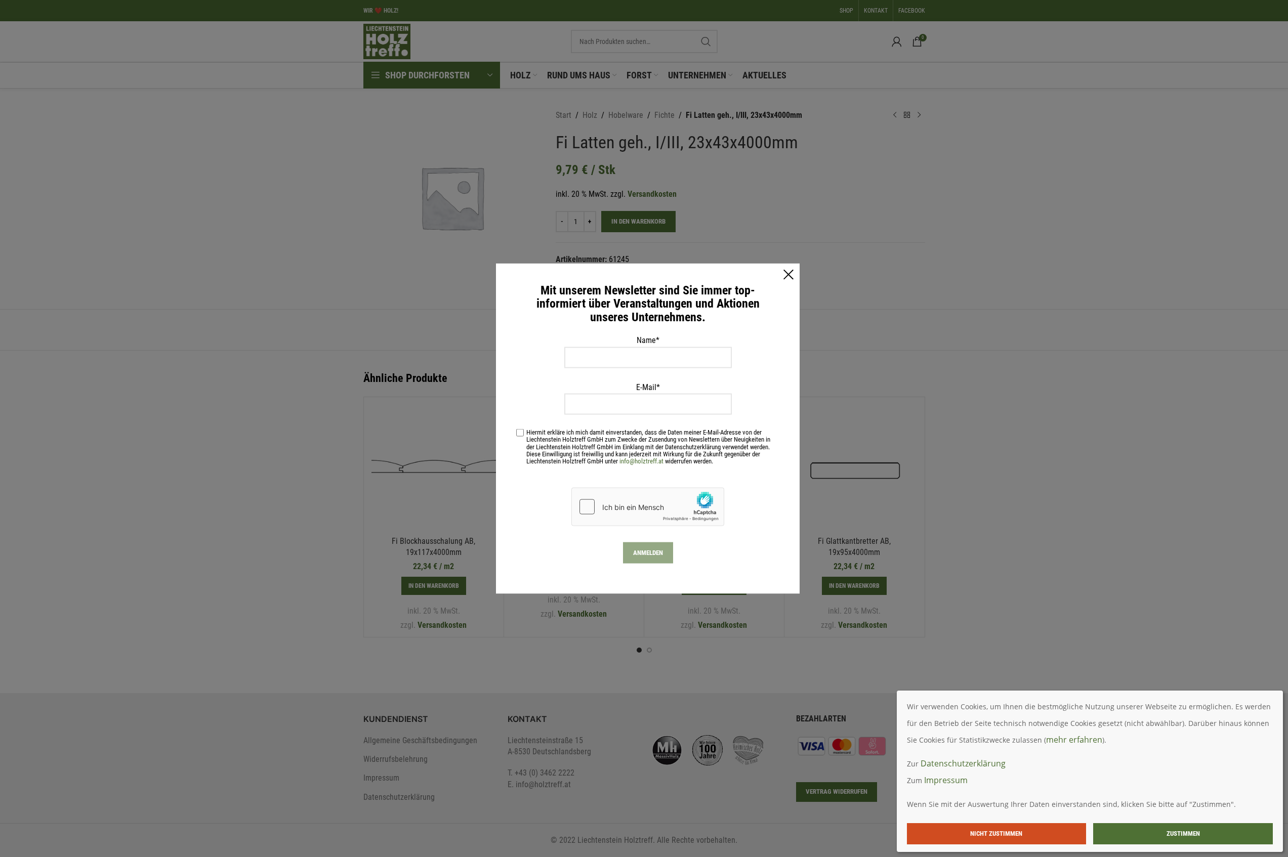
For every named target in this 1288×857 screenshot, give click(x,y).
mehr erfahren (1074, 739)
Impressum (946, 780)
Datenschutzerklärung (963, 763)
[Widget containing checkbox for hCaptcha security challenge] (647, 506)
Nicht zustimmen (996, 833)
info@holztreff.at (641, 460)
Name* (648, 340)
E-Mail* (648, 387)
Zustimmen (1183, 833)
